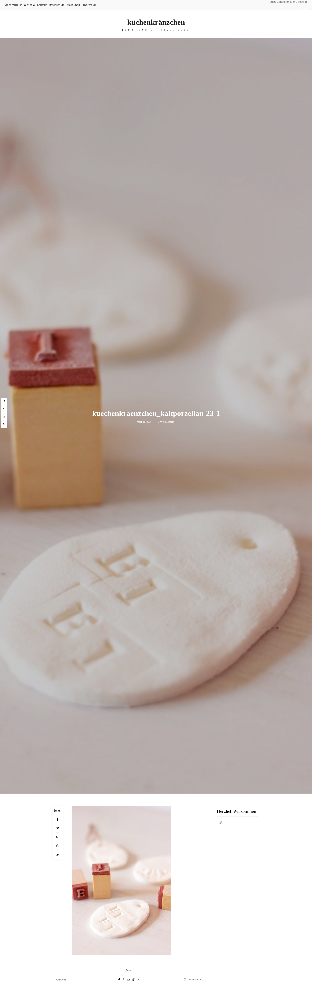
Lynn (63, 979)
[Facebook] (58, 819)
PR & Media (27, 5)
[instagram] (4, 417)
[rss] (4, 424)
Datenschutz (56, 5)
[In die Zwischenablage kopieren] (58, 854)
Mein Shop (73, 5)
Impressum (89, 5)
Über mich (11, 5)
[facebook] (4, 401)
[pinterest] (4, 409)
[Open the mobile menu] (304, 10)
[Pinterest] (58, 828)
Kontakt (42, 5)
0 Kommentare (195, 979)
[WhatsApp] (58, 845)
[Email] (58, 837)
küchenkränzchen (156, 22)
